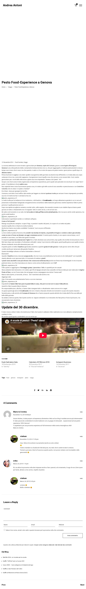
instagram (20, 377)
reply (81, 412)
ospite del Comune (49, 165)
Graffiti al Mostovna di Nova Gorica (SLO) (15, 572)
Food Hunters (19, 162)
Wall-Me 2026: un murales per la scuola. (15, 557)
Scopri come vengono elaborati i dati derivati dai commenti (53, 545)
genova (13, 377)
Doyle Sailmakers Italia (10, 362)
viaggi (32, 377)
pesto (26, 377)
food (7, 377)
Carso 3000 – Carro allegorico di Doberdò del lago (18, 565)
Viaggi (10, 87)
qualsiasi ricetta (51, 193)
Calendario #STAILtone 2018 (39, 362)
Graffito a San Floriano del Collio (12, 569)
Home (3, 87)
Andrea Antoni (12, 5)
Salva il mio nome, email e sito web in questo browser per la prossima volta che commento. (35, 530)
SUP (55, 263)
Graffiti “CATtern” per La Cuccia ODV (13, 561)
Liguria (16, 175)
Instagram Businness (63, 362)
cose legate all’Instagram (68, 165)
